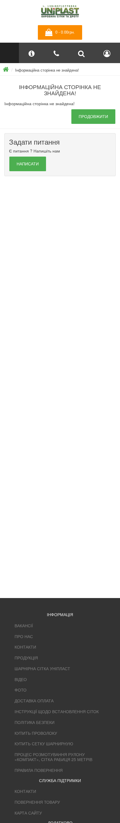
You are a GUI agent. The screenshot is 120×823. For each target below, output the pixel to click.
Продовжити (93, 116)
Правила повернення (39, 770)
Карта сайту (28, 813)
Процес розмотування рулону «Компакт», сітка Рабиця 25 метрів (53, 756)
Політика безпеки (34, 722)
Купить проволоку (36, 733)
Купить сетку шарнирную (44, 743)
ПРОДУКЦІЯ (26, 658)
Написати (28, 164)
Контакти (25, 647)
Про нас (24, 636)
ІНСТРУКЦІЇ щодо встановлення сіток (57, 711)
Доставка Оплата (34, 701)
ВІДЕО (21, 679)
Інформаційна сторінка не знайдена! (47, 70)
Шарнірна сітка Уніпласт (42, 668)
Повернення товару (37, 802)
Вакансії (24, 625)
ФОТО (21, 690)
